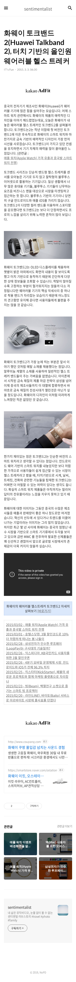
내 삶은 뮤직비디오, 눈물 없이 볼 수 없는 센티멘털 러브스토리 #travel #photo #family (30, 916)
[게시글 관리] (20, 806)
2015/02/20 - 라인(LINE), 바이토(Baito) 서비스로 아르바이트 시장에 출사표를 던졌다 (37, 697)
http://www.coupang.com (24, 741)
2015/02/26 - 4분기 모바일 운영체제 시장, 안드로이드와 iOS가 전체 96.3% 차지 (37, 664)
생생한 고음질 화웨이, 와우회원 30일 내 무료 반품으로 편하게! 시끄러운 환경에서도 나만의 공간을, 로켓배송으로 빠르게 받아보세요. (38, 754)
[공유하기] (15, 806)
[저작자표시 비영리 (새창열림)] (45, 806)
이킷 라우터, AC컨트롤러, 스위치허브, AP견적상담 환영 (25, 783)
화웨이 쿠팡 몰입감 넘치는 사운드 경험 (36, 747)
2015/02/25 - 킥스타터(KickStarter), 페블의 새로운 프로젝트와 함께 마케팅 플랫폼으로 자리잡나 (37, 676)
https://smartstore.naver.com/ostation (32, 770)
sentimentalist (19, 907)
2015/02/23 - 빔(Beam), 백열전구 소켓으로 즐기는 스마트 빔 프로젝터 (37, 688)
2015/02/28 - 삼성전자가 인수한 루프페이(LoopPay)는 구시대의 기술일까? (34, 646)
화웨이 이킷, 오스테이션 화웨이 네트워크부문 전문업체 (26, 776)
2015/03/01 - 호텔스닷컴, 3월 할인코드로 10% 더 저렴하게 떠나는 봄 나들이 (37, 636)
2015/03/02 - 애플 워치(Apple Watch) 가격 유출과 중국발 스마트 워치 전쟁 (37, 627)
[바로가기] (44, 610)
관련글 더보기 (64, 826)
